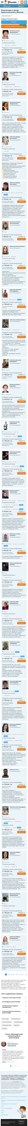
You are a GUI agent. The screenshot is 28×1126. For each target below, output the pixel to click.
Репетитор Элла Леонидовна (17, 807)
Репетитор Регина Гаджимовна (15, 422)
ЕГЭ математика (16, 1019)
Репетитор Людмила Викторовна (15, 725)
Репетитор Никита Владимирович (15, 894)
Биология (16, 1025)
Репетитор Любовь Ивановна (15, 853)
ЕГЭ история (5, 1019)
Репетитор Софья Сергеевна (17, 319)
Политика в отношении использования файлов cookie (13, 1101)
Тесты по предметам (6, 1108)
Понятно (21, 1121)
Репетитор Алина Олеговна (17, 246)
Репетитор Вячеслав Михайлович (15, 360)
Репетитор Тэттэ (14, 769)
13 (22, 974)
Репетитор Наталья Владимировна (15, 103)
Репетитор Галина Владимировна (15, 31)
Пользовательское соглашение (9, 1104)
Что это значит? (5, 1123)
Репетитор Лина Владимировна (14, 602)
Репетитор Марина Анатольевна (15, 137)
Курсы (2, 1110)
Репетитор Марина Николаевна (15, 183)
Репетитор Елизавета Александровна (16, 290)
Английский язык (6, 1025)
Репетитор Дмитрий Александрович (15, 682)
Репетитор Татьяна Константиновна (15, 222)
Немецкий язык (18, 1022)
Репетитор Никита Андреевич (15, 385)
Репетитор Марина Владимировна (15, 937)
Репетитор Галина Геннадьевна (15, 642)
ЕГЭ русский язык (6, 1022)
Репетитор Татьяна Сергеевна (15, 534)
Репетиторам (4, 1114)
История (4, 1028)
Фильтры (14, 22)
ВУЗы (2, 1106)
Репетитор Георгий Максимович (15, 452)
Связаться (21, 52)
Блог (2, 1112)
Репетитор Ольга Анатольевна (14, 491)
